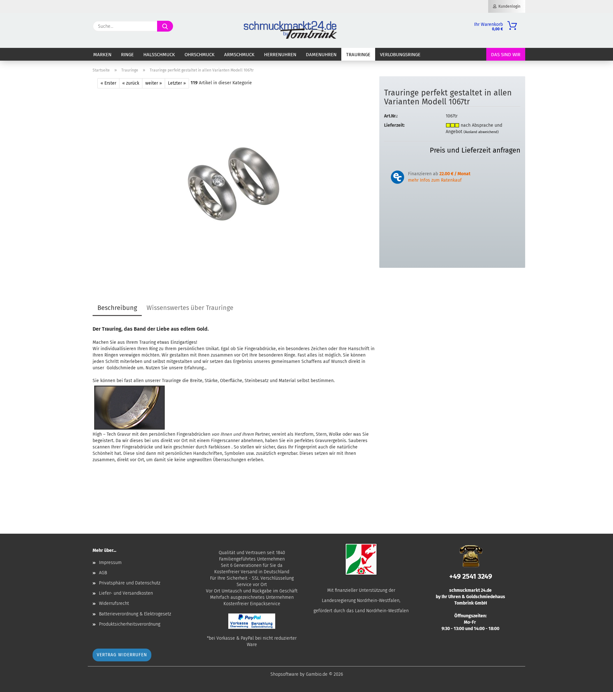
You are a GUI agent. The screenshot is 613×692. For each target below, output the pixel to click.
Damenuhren (321, 54)
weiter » (153, 83)
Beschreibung (117, 308)
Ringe (127, 54)
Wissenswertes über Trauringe (190, 308)
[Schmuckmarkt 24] (290, 30)
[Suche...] (165, 26)
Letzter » (177, 83)
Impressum (110, 562)
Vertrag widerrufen (122, 655)
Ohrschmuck (200, 54)
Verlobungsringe (400, 54)
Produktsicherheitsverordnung (129, 624)
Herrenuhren (280, 54)
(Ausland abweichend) (481, 132)
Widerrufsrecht (114, 603)
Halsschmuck (159, 54)
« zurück (130, 83)
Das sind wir (505, 54)
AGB (103, 572)
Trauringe (358, 54)
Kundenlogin (508, 6)
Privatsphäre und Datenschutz (129, 583)
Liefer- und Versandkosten (126, 593)
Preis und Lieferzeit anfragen (475, 150)
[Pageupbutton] (595, 682)
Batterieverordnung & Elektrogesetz (135, 614)
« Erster (108, 83)
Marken (102, 54)
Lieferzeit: (394, 125)
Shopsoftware (284, 674)
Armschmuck (239, 54)
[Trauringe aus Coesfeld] (233, 184)
